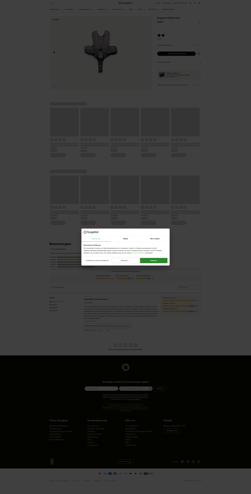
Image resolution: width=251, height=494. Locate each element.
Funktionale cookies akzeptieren (97, 260)
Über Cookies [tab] (155, 239)
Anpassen (124, 260)
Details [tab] (125, 239)
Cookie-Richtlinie (138, 253)
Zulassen (154, 260)
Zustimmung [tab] (96, 239)
